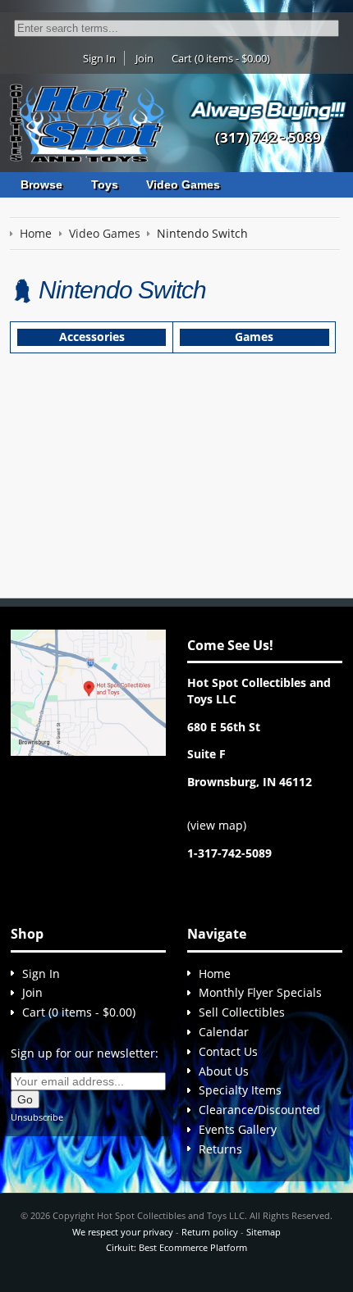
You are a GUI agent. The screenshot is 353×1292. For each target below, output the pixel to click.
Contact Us (228, 1051)
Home (215, 973)
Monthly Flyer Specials (260, 992)
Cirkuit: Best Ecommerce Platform (176, 1247)
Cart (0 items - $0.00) (221, 58)
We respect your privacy (122, 1232)
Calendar (224, 1032)
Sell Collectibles (242, 1012)
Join (144, 58)
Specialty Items (240, 1090)
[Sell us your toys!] (268, 110)
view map (216, 825)
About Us (224, 1071)
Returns (220, 1149)
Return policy (209, 1232)
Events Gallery (238, 1129)
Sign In (99, 58)
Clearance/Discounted (259, 1109)
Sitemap (263, 1232)
